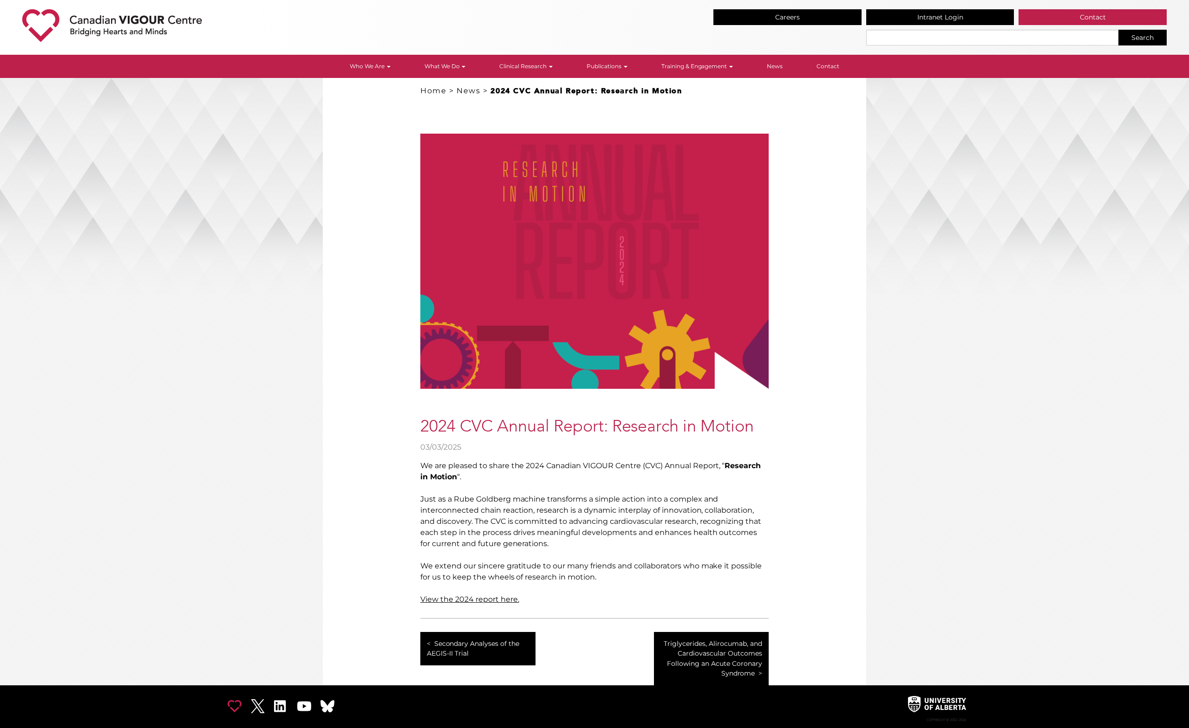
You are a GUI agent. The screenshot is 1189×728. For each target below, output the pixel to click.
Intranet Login (940, 17)
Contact (1093, 17)
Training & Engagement (695, 66)
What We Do (443, 66)
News (775, 66)
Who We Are (368, 66)
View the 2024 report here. (469, 599)
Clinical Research (523, 66)
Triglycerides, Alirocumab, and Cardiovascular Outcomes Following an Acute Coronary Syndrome (713, 658)
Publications (605, 66)
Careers (787, 17)
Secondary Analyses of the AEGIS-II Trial (473, 648)
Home (433, 90)
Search (1142, 37)
